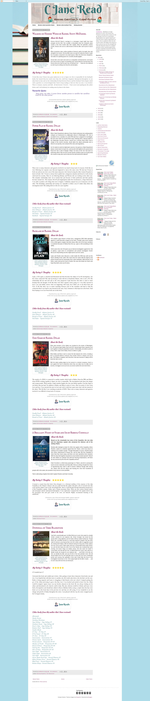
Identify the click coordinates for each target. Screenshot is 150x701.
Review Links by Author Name (46, 25)
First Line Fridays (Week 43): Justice (108, 172)
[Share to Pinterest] (66, 114)
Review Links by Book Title (64, 25)
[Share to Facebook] (65, 114)
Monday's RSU (101, 141)
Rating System (78, 25)
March (101, 65)
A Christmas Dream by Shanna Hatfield (107, 94)
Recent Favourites (102, 147)
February (101, 68)
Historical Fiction (41, 518)
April (100, 63)
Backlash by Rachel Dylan (45, 231)
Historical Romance (41, 116)
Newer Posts (36, 679)
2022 (99, 112)
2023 (99, 110)
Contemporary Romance (104, 130)
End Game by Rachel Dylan (46, 338)
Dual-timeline (101, 132)
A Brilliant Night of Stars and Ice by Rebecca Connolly (60, 432)
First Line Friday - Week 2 (110, 219)
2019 (99, 115)
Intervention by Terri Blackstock (107, 89)
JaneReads (101, 257)
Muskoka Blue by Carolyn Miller (107, 91)
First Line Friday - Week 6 (110, 196)
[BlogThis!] (62, 114)
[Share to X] (63, 114)
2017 (99, 119)
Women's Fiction (102, 154)
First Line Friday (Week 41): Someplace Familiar (110, 207)
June (100, 59)
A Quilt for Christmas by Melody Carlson (107, 97)
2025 (99, 57)
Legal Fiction (101, 140)
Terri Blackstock (50, 673)
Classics (100, 128)
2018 (99, 117)
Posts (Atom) (43, 681)
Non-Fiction (101, 145)
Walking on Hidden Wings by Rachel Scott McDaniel (59, 33)
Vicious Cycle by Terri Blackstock (107, 87)
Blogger (90, 697)
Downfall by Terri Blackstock (47, 527)
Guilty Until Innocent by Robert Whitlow (107, 101)
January (101, 70)
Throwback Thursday (103, 151)
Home (34, 25)
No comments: (54, 114)
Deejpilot (78, 697)
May (100, 61)
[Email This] (60, 114)
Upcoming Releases (103, 153)
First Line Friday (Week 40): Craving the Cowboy (110, 184)
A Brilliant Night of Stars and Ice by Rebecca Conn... (107, 82)
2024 (99, 108)
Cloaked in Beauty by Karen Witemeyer (106, 104)
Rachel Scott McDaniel (51, 116)
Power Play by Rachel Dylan (46, 125)
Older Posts (89, 679)
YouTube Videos (102, 156)
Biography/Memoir (103, 127)
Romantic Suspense (48, 221)
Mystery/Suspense (41, 673)
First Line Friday (102, 134)
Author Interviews (102, 125)
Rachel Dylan (40, 221)
